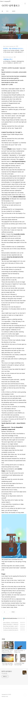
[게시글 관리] (8, 612)
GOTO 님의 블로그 (11, 6)
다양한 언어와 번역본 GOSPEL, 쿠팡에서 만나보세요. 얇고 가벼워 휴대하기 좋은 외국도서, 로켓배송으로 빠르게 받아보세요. (13, 51)
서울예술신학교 (7, 59)
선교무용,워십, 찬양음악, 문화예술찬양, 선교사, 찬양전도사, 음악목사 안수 (13, 62)
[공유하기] (6, 612)
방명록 (13, 11)
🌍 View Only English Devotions (10, 618)
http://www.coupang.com (9, 46)
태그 (7, 11)
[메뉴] (25, 3)
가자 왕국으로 (4, 673)
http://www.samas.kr (8, 57)
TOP (25, 695)
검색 (22, 3)
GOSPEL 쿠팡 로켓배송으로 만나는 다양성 (13, 48)
